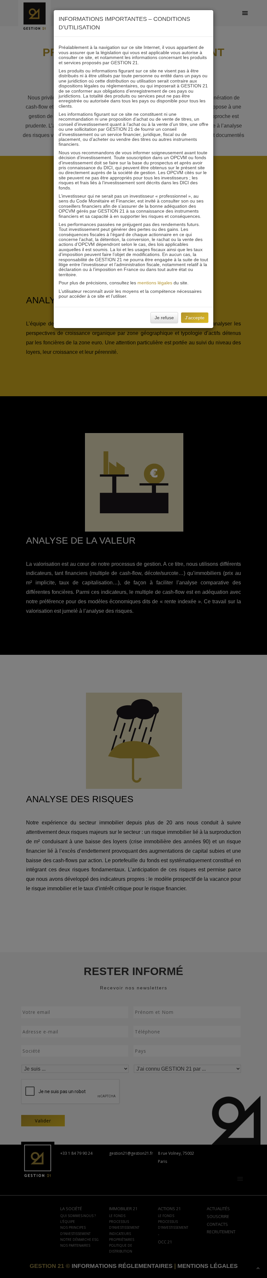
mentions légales (154, 282)
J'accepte (194, 317)
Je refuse (164, 317)
